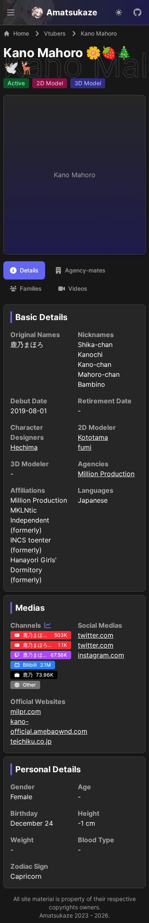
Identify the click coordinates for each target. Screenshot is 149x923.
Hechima (24, 447)
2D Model (49, 83)
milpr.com (25, 711)
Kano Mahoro (43, 52)
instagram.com (101, 655)
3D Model (87, 83)
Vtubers (55, 33)
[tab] (24, 270)
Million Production (106, 474)
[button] (11, 12)
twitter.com (95, 635)
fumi (84, 447)
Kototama (93, 437)
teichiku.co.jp (31, 741)
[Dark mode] (119, 12)
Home (21, 33)
